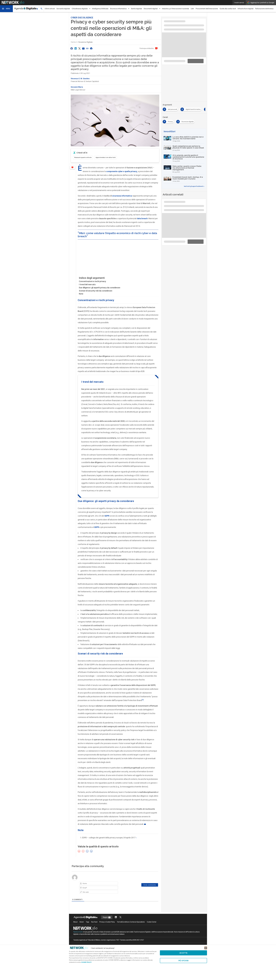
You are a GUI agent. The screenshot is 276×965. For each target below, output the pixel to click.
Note (81, 292)
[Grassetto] (81, 882)
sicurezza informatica (122, 194)
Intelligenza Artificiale (100, 9)
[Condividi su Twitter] (79, 46)
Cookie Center (151, 925)
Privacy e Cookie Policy (107, 925)
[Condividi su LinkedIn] (75, 46)
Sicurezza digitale (85, 40)
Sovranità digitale (63, 9)
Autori (82, 925)
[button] (6, 8)
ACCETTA (183, 952)
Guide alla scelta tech (228, 9)
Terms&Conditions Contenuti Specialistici (131, 925)
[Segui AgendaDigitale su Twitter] (120, 920)
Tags (87, 925)
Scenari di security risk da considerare (95, 289)
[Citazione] (99, 882)
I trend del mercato (87, 282)
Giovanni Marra (77, 85)
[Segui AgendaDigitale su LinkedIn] (115, 920)
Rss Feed (94, 925)
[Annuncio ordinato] (93, 882)
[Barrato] (90, 882)
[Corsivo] (84, 882)
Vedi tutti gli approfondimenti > (194, 156)
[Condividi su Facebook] (71, 46)
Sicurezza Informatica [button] (118, 9)
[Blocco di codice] (102, 882)
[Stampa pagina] (91, 46)
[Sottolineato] (87, 882)
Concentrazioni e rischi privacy (92, 279)
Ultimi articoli (50, 9)
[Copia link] (87, 46)
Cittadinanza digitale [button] (80, 9)
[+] (111, 881)
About (75, 925)
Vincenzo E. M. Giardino (80, 77)
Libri (192, 9)
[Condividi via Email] (83, 46)
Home (73, 40)
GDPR (96, 525)
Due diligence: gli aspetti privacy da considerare (99, 286)
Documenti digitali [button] (151, 9)
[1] (143, 698)
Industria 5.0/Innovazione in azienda (175, 9)
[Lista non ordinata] (96, 882)
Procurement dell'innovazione (207, 9)
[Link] (105, 882)
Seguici (105, 920)
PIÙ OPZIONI (183, 960)
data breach (142, 216)
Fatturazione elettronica (264, 9)
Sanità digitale (136, 9)
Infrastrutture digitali (245, 9)
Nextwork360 (78, 935)
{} (108, 881)
